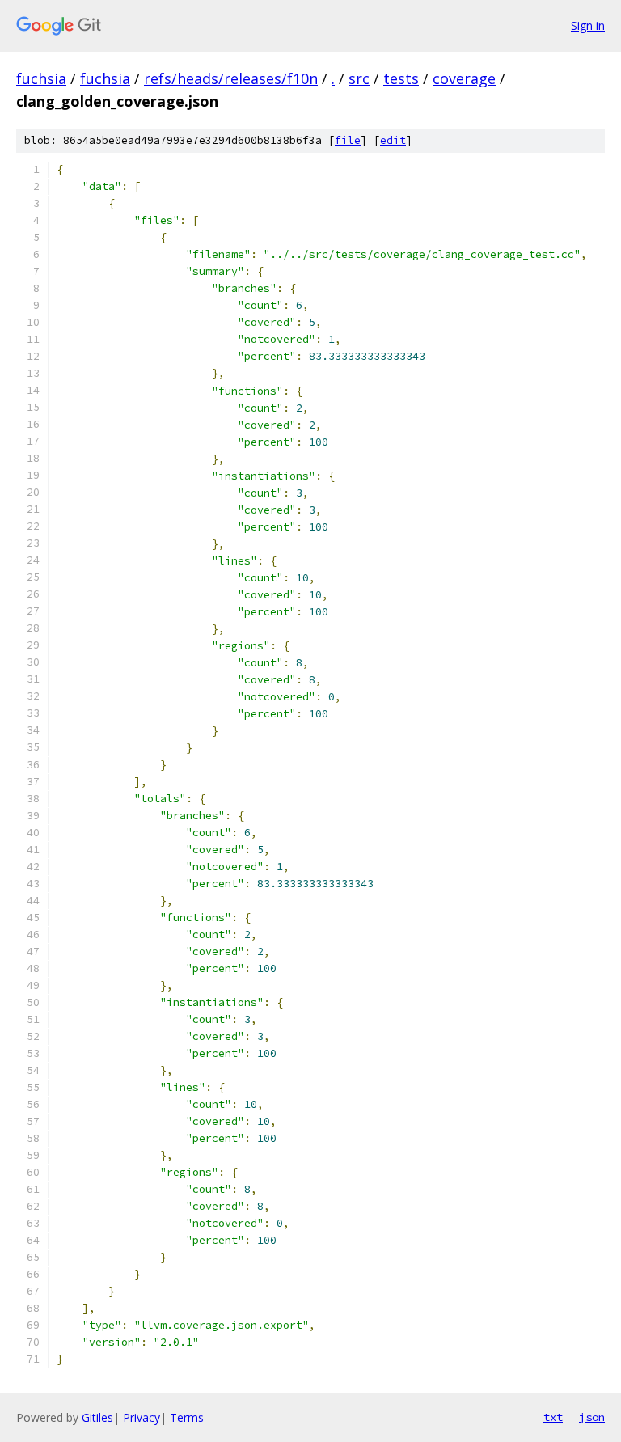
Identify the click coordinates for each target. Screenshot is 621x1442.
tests (401, 78)
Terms (187, 1417)
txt (553, 1417)
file (348, 140)
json (592, 1417)
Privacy (141, 1417)
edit (393, 140)
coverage (464, 78)
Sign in (588, 25)
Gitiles (97, 1417)
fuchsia (41, 78)
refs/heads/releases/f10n (231, 78)
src (359, 78)
